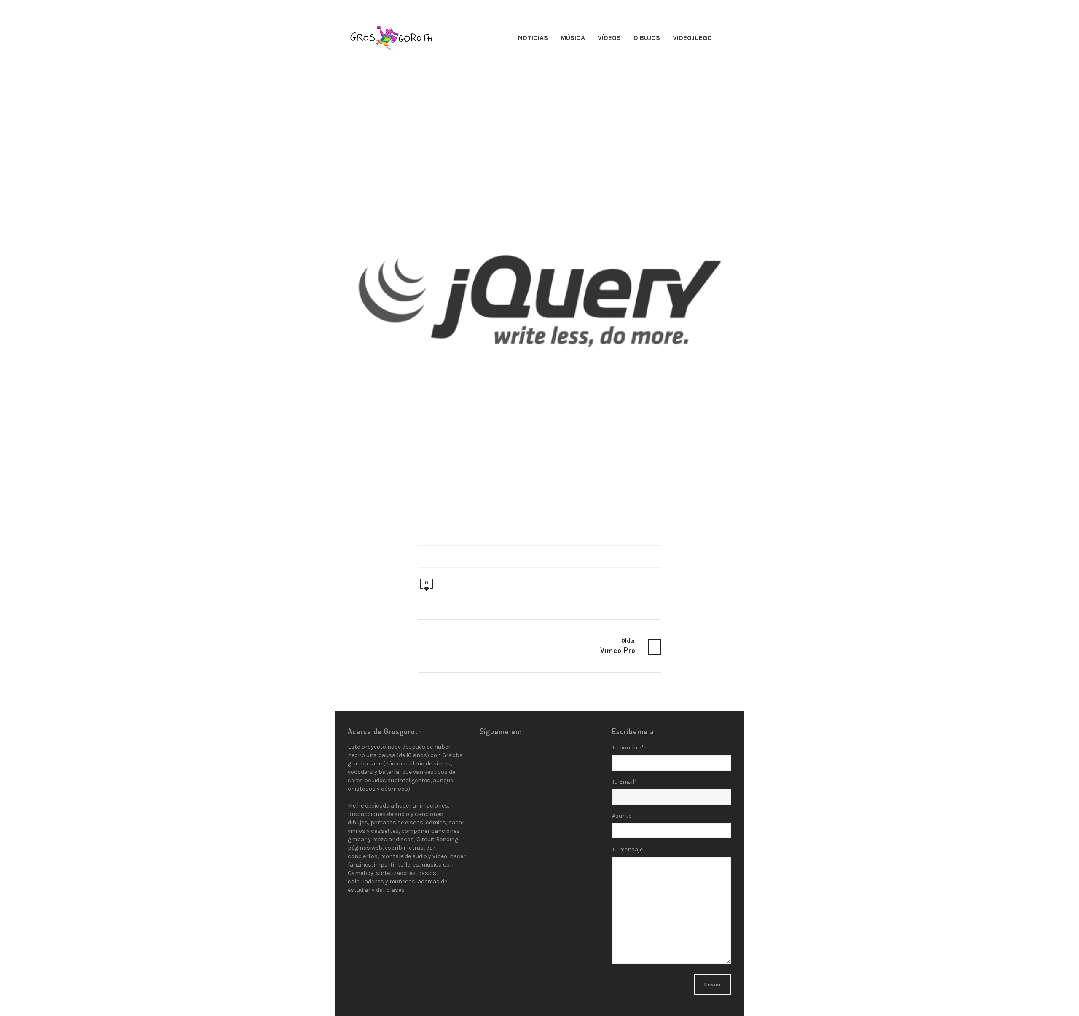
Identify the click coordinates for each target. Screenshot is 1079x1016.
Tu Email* (624, 781)
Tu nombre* (628, 747)
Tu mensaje (627, 849)
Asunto (622, 815)
